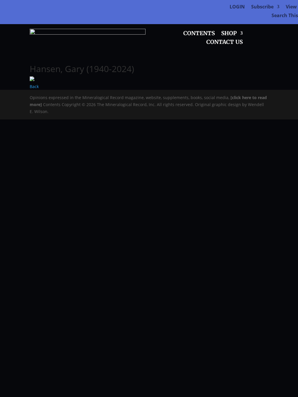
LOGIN (237, 7)
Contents (199, 34)
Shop (229, 34)
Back (34, 86)
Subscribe (262, 7)
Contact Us (224, 42)
